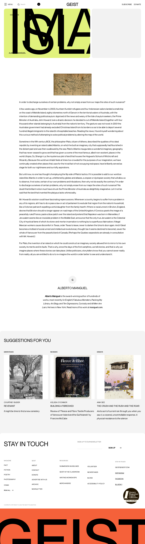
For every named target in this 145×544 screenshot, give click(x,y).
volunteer (92, 466)
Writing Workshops (68, 478)
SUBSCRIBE (127, 4)
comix (6, 485)
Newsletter (37, 489)
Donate (137, 4)
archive (35, 484)
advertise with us (39, 480)
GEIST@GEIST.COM (122, 467)
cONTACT (35, 470)
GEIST (34, 461)
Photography (10, 479)
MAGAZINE (7, 460)
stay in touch (120, 461)
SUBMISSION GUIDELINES (69, 466)
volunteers (92, 461)
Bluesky (118, 484)
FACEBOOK (119, 479)
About (34, 465)
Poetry (7, 475)
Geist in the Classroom (70, 472)
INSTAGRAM (119, 473)
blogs (90, 478)
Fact (6, 465)
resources (64, 460)
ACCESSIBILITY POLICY (96, 484)
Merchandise (65, 483)
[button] (9, 4)
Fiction (7, 470)
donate (35, 475)
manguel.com (96, 307)
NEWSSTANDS (92, 472)
